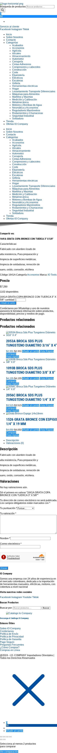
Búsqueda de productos (13, 6)
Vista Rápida (47, 351)
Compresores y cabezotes (26, 67)
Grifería (16, 83)
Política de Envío (9, 634)
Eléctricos (17, 78)
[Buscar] (2, 10)
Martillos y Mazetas (22, 97)
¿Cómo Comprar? (9, 647)
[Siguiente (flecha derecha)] (4, 739)
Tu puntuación (8, 508)
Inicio (9, 34)
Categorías (12, 42)
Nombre (5, 538)
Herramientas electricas (25, 86)
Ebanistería (18, 75)
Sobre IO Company (10, 628)
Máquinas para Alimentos (26, 94)
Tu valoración (8, 513)
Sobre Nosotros (14, 37)
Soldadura (17, 118)
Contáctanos (7, 631)
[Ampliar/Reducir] (1, 736)
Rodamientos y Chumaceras (27, 113)
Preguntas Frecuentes (12, 644)
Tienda (10, 121)
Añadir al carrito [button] (30, 351)
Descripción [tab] (12, 440)
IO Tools (52, 274)
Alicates (16, 53)
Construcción (19, 69)
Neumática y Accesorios (25, 107)
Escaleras (17, 80)
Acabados (17, 45)
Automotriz (18, 59)
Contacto (11, 40)
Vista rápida (12, 356)
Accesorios (18, 48)
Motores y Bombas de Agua (27, 105)
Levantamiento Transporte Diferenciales (33, 91)
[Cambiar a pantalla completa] (4, 736)
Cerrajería (17, 61)
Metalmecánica (20, 102)
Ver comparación (9, 751)
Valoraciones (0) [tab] (15, 443)
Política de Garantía (10, 639)
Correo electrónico (10, 543)
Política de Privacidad (12, 636)
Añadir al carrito (8, 303)
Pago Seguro (7, 642)
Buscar (46, 608)
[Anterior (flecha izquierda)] (1, 739)
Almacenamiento (21, 56)
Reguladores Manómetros (26, 110)
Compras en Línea (10, 650)
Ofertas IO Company (17, 124)
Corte (15, 72)
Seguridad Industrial (23, 116)
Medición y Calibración (24, 99)
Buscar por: (6, 607)
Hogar (15, 88)
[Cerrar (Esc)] (10, 736)
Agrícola (16, 50)
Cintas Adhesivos (21, 64)
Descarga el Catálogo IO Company (14, 618)
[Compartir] (7, 736)
